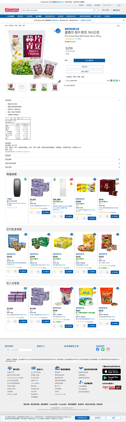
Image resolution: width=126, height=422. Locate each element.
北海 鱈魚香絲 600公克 (59, 317)
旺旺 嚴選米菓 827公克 (59, 265)
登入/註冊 (105, 10)
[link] (111, 80)
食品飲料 (11, 25)
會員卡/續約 (97, 16)
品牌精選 (60, 16)
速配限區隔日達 (50, 16)
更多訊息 (8, 155)
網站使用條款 (35, 404)
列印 (118, 26)
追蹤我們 (100, 346)
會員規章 (81, 404)
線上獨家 (38, 16)
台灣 (118, 5)
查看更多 (98, 418)
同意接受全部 (82, 418)
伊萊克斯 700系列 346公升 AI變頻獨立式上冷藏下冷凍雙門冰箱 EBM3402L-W (62, 207)
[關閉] (124, 20)
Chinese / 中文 (107, 5)
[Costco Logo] (12, 10)
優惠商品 (20, 16)
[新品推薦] (32, 16)
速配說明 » (85, 67)
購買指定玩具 (59, 2)
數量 (66, 60)
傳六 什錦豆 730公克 (104, 263)
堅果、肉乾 (22, 25)
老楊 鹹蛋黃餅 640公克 (82, 265)
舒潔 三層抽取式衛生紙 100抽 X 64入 (17, 314)
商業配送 (107, 16)
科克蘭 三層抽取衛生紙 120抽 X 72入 (39, 205)
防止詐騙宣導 (81, 359)
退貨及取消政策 (90, 404)
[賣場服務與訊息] (76, 16)
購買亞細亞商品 (54, 20)
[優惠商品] (23, 16)
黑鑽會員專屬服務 (85, 16)
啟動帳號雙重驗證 (111, 359)
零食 (16, 25)
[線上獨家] (41, 16)
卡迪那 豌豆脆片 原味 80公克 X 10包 (39, 265)
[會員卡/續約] (101, 16)
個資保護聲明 (72, 404)
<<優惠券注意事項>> (85, 20)
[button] (95, 10)
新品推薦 (29, 16)
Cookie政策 (53, 404)
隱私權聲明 (44, 404)
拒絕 (113, 418)
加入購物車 (89, 60)
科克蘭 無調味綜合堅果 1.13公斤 (107, 317)
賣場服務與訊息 (71, 16)
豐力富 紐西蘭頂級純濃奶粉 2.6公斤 (85, 319)
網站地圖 (26, 404)
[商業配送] (110, 16)
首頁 (6, 25)
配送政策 (99, 404)
